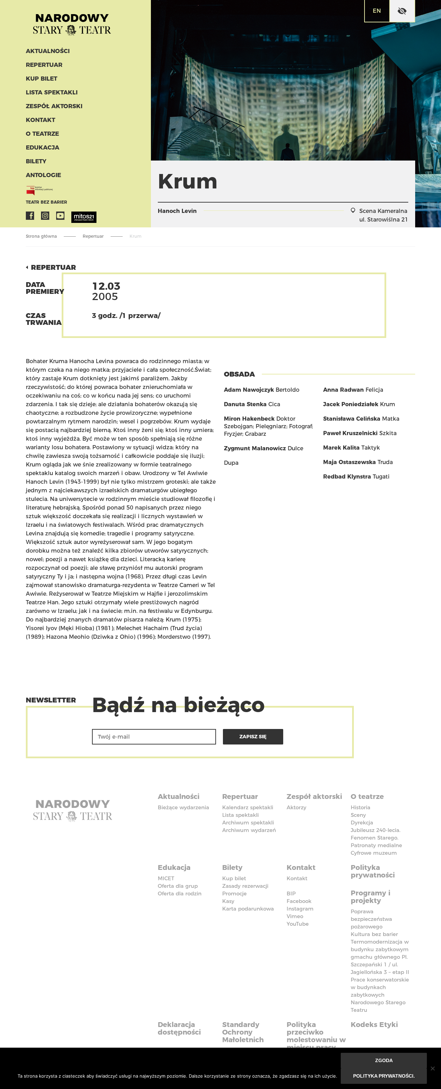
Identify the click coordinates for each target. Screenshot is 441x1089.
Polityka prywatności (373, 871)
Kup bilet (41, 78)
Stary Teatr (72, 22)
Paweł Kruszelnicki (350, 433)
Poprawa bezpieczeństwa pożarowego (371, 919)
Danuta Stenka (245, 404)
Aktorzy (296, 807)
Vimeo (295, 916)
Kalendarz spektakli (247, 807)
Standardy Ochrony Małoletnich (243, 1032)
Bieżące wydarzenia (183, 807)
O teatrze (42, 133)
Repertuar (44, 64)
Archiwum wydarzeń (249, 830)
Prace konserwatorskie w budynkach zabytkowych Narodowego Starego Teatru (380, 994)
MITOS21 (75, 216)
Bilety (36, 161)
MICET (166, 878)
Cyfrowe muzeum (374, 853)
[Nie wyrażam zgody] (432, 1068)
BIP (291, 893)
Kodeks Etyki (374, 1024)
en (377, 11)
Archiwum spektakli (248, 822)
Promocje (234, 893)
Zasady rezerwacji (245, 886)
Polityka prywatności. (384, 1076)
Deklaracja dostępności (179, 1028)
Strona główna (41, 236)
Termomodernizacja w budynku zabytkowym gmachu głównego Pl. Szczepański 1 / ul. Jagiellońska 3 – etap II (380, 956)
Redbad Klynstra (347, 476)
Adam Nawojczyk (249, 390)
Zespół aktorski (54, 106)
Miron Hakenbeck (249, 418)
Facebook (30, 216)
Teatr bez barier (46, 202)
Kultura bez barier (374, 934)
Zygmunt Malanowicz (255, 448)
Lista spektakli (52, 92)
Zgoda (384, 1060)
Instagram (45, 216)
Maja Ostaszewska (349, 462)
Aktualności (48, 51)
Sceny (358, 815)
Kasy (228, 901)
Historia (360, 807)
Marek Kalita (341, 447)
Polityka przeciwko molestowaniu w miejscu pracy (316, 1036)
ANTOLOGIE (43, 175)
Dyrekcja (362, 822)
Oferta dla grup (178, 886)
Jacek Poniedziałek (350, 404)
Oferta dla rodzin (180, 893)
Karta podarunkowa (248, 908)
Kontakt (40, 119)
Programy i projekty (370, 896)
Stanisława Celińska (351, 418)
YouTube (60, 216)
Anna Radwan (343, 390)
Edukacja (42, 147)
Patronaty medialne (376, 845)
